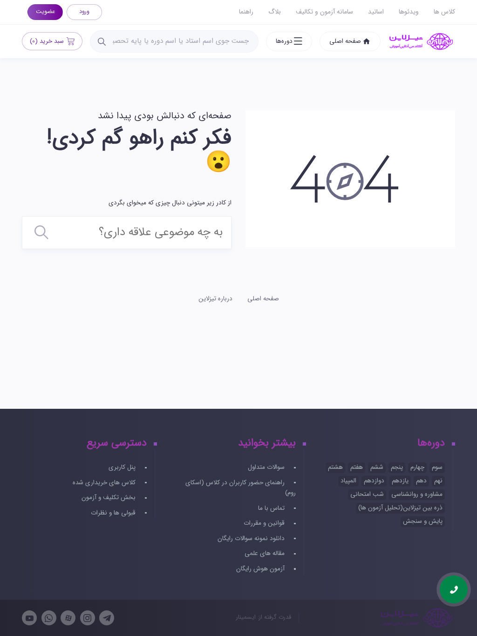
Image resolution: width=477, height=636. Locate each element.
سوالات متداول (267, 467)
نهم (438, 481)
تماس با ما (272, 508)
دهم (421, 481)
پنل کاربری (123, 467)
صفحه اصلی (345, 41)
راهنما (246, 12)
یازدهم (400, 481)
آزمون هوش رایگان (261, 569)
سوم (437, 467)
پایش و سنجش (423, 521)
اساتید (376, 12)
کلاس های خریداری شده (105, 482)
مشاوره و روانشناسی (417, 494)
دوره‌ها (284, 41)
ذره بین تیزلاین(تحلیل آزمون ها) (400, 508)
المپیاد (348, 481)
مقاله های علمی (265, 553)
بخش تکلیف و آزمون (109, 497)
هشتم (335, 467)
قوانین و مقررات (265, 523)
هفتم (356, 467)
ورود (84, 11)
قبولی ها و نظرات (114, 513)
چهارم (417, 467)
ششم (376, 467)
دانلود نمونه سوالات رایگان (252, 538)
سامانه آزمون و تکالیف (324, 12)
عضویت (45, 11)
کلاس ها (444, 12)
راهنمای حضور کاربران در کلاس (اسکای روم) (240, 488)
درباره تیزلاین (215, 299)
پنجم (397, 467)
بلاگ (274, 12)
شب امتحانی (367, 494)
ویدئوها (409, 12)
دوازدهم (374, 481)
